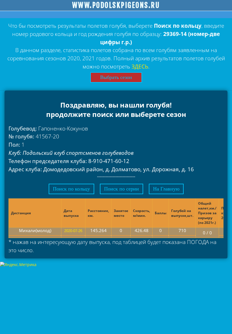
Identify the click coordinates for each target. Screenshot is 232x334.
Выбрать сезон (116, 77)
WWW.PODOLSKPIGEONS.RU (116, 5)
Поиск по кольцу (71, 189)
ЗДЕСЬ (140, 66)
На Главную (166, 189)
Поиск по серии (121, 189)
